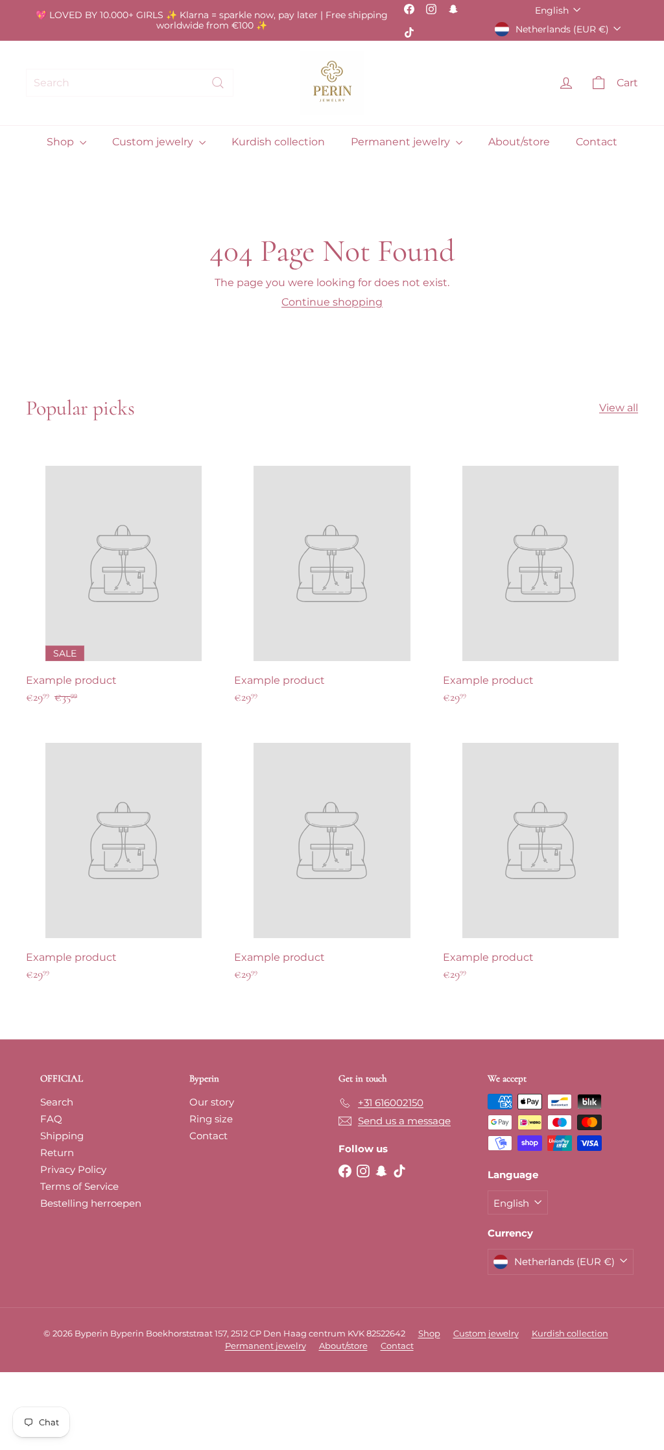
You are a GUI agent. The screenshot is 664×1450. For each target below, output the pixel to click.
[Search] (217, 83)
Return (57, 1152)
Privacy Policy (73, 1169)
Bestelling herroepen (90, 1203)
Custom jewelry (154, 142)
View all (618, 408)
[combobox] (129, 83)
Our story (211, 1102)
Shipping (62, 1136)
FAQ (51, 1119)
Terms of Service (79, 1186)
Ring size (211, 1119)
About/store (519, 142)
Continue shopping (332, 302)
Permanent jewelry (402, 142)
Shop (62, 142)
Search (56, 1102)
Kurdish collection (278, 142)
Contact (596, 142)
